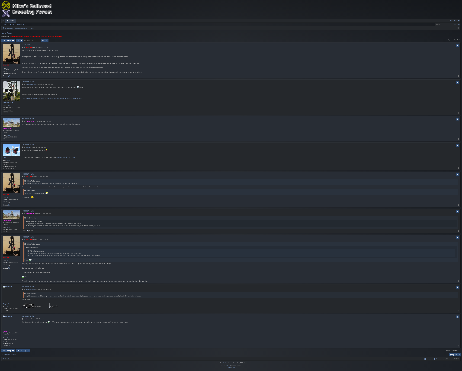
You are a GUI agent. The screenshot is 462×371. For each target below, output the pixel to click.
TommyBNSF (59, 36)
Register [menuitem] (459, 21)
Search (6, 24)
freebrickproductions (16, 36)
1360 (8, 105)
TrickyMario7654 (8, 102)
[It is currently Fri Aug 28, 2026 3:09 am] (458, 28)
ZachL (5, 157)
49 (7, 68)
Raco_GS (44, 36)
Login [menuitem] (455, 21)
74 (7, 338)
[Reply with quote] (457, 45)
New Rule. (6, 33)
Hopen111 (51, 36)
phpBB (225, 363)
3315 (8, 135)
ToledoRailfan (7, 128)
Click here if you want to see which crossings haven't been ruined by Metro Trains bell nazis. (52, 98)
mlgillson (26, 36)
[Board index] (28, 9)
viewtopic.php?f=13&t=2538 (65, 157)
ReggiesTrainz (7, 304)
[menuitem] (451, 21)
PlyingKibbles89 (35, 36)
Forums (11, 21)
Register (21, 24)
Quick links (3, 21)
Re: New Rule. (28, 81)
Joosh (5, 331)
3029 (8, 160)
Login (13, 24)
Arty (227, 365)
